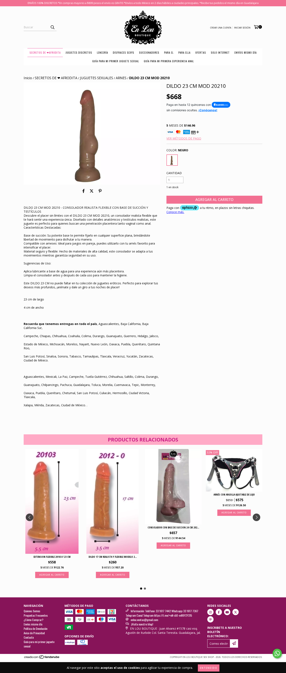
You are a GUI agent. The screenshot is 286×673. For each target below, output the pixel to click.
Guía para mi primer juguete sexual (115, 61)
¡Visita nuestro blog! (142, 624)
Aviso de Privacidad (34, 633)
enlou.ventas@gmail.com (144, 619)
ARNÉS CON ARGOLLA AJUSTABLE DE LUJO (234, 494)
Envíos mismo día (245, 52)
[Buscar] (52, 27)
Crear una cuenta (220, 27)
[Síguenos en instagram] (210, 612)
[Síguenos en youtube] (227, 612)
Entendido (208, 668)
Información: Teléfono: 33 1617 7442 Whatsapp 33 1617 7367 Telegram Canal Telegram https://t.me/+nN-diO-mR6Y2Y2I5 (162, 613)
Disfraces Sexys (123, 52)
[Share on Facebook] (83, 191)
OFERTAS (200, 52)
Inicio (28, 78)
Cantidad (174, 173)
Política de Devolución (35, 628)
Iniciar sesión (242, 27)
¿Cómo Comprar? (33, 619)
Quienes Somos (32, 611)
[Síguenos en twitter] (235, 612)
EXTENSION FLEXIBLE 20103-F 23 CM (52, 557)
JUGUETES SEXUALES (96, 78)
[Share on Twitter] (92, 191)
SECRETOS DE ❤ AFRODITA (56, 78)
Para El (169, 52)
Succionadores (149, 52)
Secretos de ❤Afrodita (45, 52)
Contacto (29, 637)
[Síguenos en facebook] (219, 612)
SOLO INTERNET (220, 52)
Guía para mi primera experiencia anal (169, 61)
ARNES (121, 78)
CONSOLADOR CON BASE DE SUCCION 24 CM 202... (173, 527)
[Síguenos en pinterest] (210, 619)
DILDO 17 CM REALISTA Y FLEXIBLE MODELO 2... (113, 557)
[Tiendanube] (42, 658)
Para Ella (184, 52)
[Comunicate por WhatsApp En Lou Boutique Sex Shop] (277, 653)
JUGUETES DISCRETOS (79, 52)
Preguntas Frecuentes (36, 615)
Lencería (102, 52)
